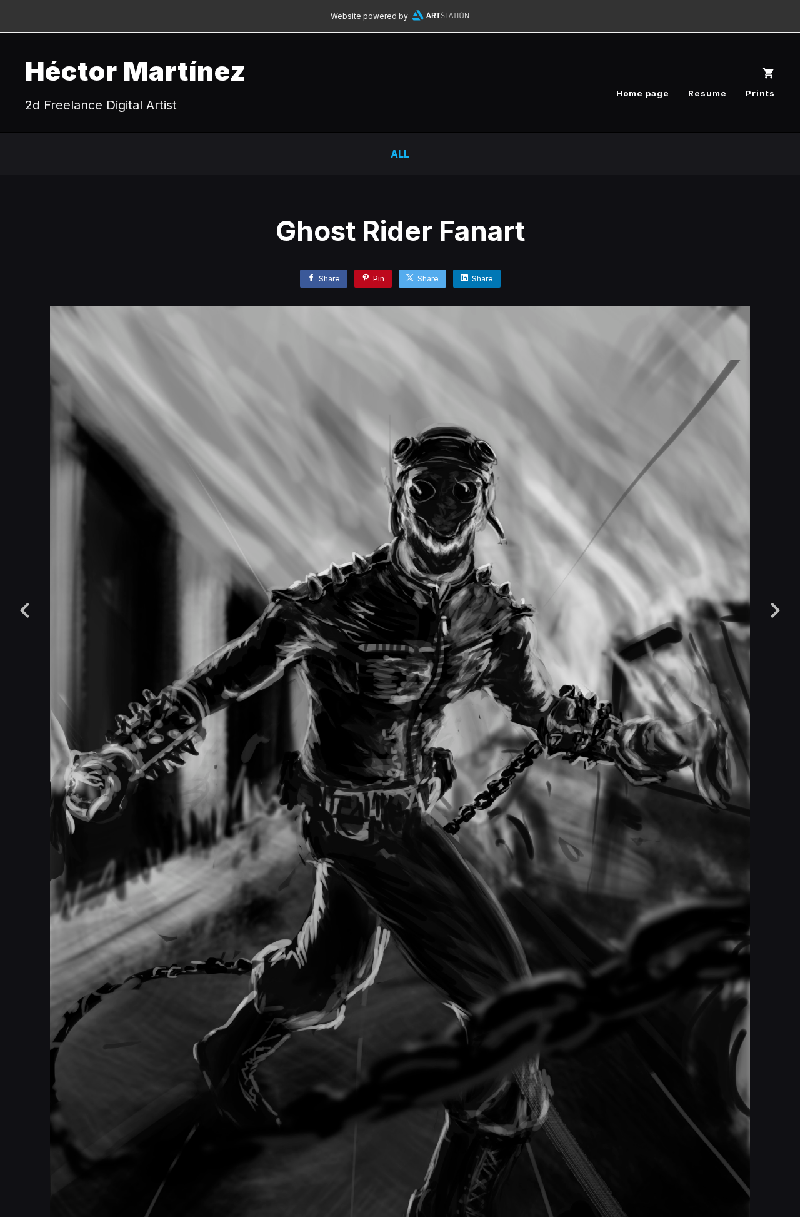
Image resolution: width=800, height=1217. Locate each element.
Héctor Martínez (135, 71)
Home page (642, 93)
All (400, 154)
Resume (707, 93)
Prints (760, 93)
